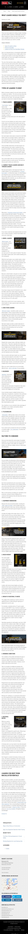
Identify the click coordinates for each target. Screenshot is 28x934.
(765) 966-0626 (5, 867)
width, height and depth (7, 505)
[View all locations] (9, 890)
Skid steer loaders (6, 311)
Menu (25, 3)
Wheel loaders (5, 241)
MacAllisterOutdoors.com (6, 910)
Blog (9, 11)
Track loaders (5, 105)
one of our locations (11, 808)
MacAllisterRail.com (5, 913)
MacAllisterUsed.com (6, 912)
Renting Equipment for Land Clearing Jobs (12, 841)
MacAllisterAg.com (5, 917)
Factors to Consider (9, 47)
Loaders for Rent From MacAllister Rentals (14, 49)
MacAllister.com (5, 907)
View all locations (5, 872)
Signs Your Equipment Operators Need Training (14, 829)
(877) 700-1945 (20, 3)
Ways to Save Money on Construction (11, 826)
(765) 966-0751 (5, 869)
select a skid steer (13, 368)
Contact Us (4, 813)
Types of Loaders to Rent (10, 46)
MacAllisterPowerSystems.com (8, 909)
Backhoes (4, 374)
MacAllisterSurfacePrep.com (7, 915)
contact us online (16, 807)
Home (5, 11)
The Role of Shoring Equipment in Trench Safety (12, 837)
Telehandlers (5, 414)
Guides (7, 848)
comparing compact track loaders (15, 212)
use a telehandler (14, 429)
